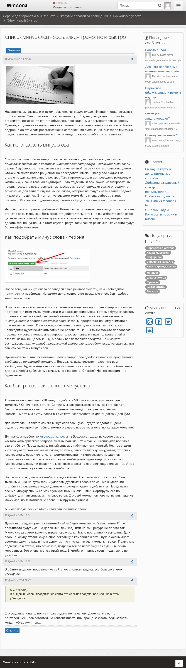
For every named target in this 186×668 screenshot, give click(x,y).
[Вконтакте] (149, 330)
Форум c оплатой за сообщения (84, 16)
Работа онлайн (156, 50)
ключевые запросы (54, 436)
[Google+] (149, 322)
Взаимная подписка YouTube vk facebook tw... (160, 200)
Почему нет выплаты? (161, 135)
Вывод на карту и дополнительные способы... (158, 173)
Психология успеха (127, 16)
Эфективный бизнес (22, 20)
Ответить (14, 50)
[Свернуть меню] (178, 5)
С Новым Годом (157, 210)
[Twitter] (168, 322)
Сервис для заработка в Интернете (29, 16)
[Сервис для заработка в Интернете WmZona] (17, 5)
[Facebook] (158, 322)
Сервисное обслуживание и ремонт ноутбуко (163, 92)
